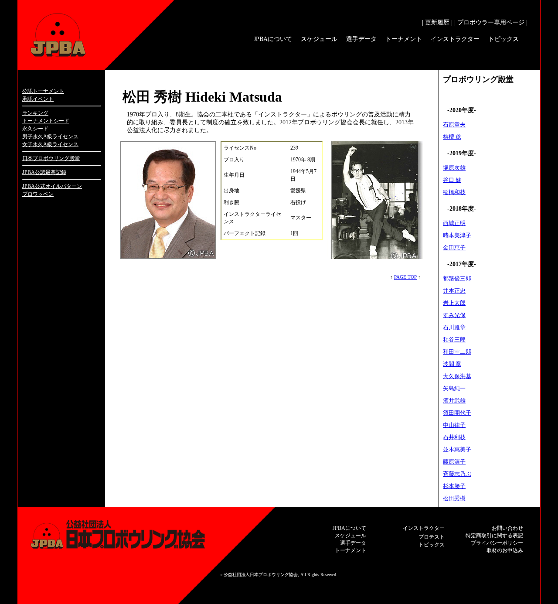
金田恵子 (454, 247)
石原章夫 (454, 124)
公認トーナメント (43, 91)
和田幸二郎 (457, 351)
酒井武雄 (454, 400)
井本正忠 (454, 290)
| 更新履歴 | (437, 22)
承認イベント (38, 99)
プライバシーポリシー (497, 543)
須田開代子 (457, 412)
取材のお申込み (505, 550)
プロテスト (431, 537)
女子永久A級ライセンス (50, 144)
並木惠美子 (457, 449)
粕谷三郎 (454, 339)
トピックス (503, 39)
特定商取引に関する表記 (494, 535)
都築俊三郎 (457, 278)
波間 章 (452, 364)
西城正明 (454, 223)
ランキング (35, 113)
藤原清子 (454, 461)
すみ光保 (454, 315)
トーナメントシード (45, 121)
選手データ (361, 39)
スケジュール (319, 39)
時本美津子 (457, 235)
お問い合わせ (507, 528)
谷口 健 (452, 180)
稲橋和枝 (454, 192)
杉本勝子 (454, 486)
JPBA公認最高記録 (44, 172)
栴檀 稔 (452, 136)
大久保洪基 (457, 376)
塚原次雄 (454, 167)
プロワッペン (38, 194)
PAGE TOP (405, 277)
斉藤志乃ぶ (457, 474)
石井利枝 (454, 437)
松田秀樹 (454, 498)
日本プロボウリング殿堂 (51, 158)
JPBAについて (273, 39)
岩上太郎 (454, 303)
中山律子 (454, 425)
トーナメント (403, 39)
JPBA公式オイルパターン (52, 186)
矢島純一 (454, 388)
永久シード (35, 129)
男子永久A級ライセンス (50, 136)
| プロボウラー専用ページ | (490, 22)
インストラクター (455, 39)
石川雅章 (454, 327)
